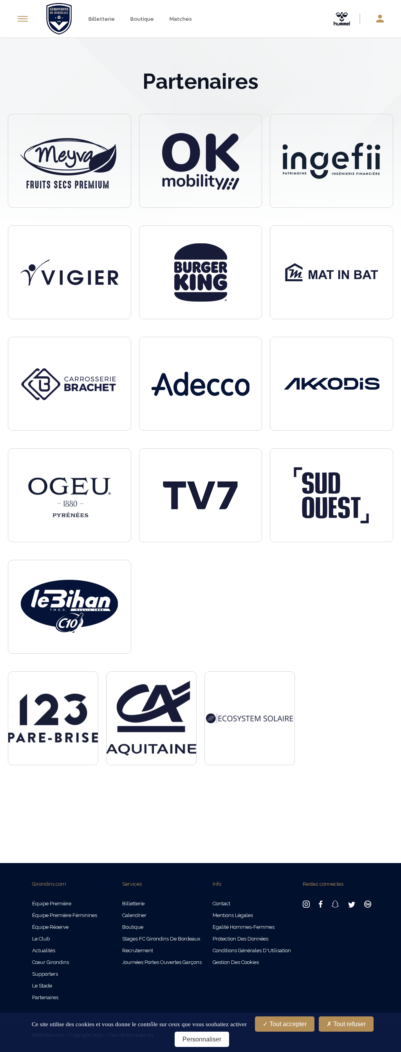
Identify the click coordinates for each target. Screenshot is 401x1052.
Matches (181, 19)
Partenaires (45, 997)
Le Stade (42, 986)
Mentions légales (233, 915)
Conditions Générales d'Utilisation (252, 950)
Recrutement (137, 950)
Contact (221, 903)
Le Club (41, 939)
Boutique (142, 19)
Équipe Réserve (50, 927)
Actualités (43, 950)
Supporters (45, 974)
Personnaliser (201, 1039)
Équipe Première (51, 903)
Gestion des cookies (236, 962)
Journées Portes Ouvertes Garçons (162, 962)
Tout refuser (349, 1024)
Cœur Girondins (50, 962)
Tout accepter (287, 1024)
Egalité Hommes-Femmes (244, 927)
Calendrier (134, 915)
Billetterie (102, 19)
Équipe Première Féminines (64, 915)
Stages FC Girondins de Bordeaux (161, 939)
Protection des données (240, 939)
